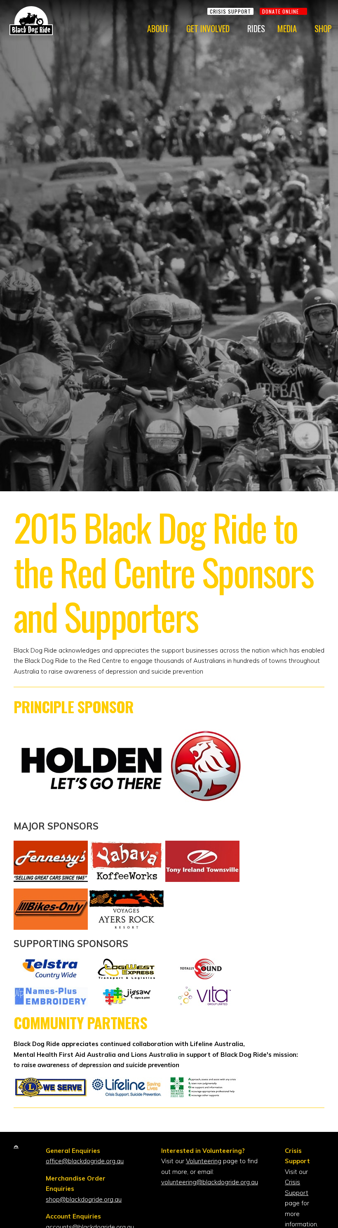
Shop (323, 28)
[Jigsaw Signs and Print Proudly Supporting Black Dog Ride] (127, 991)
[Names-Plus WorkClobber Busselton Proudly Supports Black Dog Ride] (51, 991)
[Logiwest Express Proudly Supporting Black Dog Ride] (127, 964)
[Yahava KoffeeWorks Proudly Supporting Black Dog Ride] (127, 846)
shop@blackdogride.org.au (84, 1199)
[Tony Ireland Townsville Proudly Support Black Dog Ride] (202, 846)
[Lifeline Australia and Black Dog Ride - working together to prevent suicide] (127, 1082)
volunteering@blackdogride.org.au (209, 1182)
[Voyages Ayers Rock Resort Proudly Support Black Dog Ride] (126, 894)
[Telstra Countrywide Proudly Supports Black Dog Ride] (51, 964)
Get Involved (208, 28)
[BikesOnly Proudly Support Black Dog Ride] (51, 894)
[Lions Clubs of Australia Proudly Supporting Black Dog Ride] (51, 1082)
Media (287, 28)
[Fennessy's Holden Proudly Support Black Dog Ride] (51, 846)
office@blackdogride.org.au (85, 1161)
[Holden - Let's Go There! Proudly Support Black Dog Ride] (131, 807)
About (158, 28)
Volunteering (203, 1161)
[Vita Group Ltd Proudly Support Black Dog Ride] (202, 991)
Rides (256, 28)
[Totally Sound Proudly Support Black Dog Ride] (202, 964)
